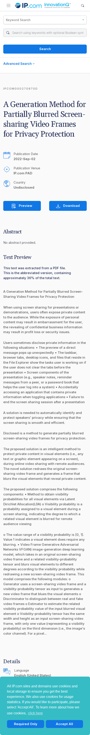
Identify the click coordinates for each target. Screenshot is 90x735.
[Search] (83, 5)
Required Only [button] (25, 724)
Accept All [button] (64, 724)
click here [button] (35, 713)
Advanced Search (18, 63)
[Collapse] (8, 5)
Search (45, 49)
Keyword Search (18, 20)
